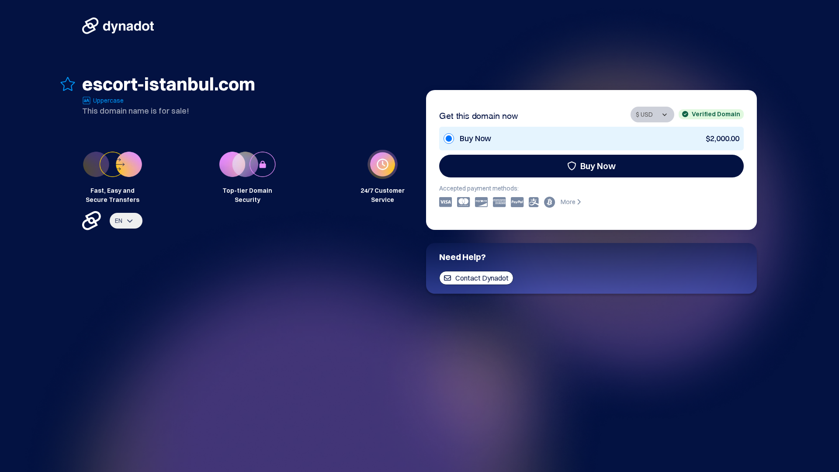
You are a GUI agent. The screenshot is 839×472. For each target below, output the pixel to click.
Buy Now (598, 165)
